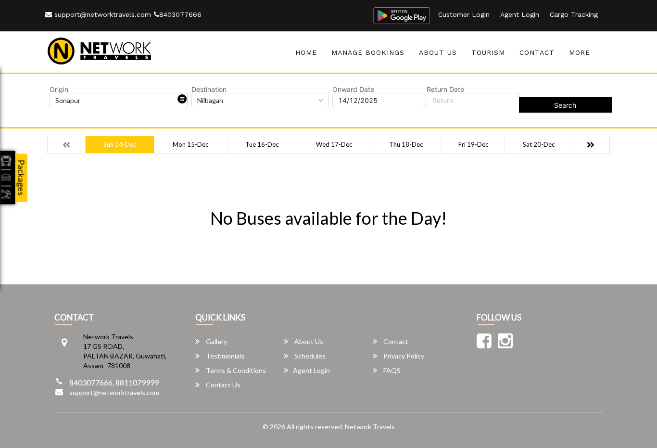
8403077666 (180, 14)
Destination (209, 89)
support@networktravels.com (101, 14)
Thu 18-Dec (406, 144)
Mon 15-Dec (190, 144)
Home (306, 52)
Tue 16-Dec (261, 144)
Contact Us (222, 385)
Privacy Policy (403, 356)
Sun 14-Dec (119, 144)
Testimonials (224, 356)
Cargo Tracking (574, 14)
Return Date (445, 89)
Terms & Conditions (235, 370)
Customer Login (464, 14)
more (579, 52)
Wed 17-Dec (334, 144)
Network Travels (370, 426)
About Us (438, 52)
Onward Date (353, 89)
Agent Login (519, 14)
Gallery (215, 341)
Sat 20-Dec (539, 144)
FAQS (391, 370)
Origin (59, 89)
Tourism (488, 52)
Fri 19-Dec (473, 144)
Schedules (309, 356)
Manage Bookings (367, 52)
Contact (537, 52)
